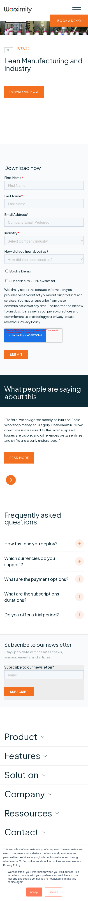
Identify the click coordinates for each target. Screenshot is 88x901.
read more (19, 457)
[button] (76, 8)
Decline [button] (53, 892)
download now (24, 92)
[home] (18, 10)
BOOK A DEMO (69, 20)
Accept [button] (34, 892)
